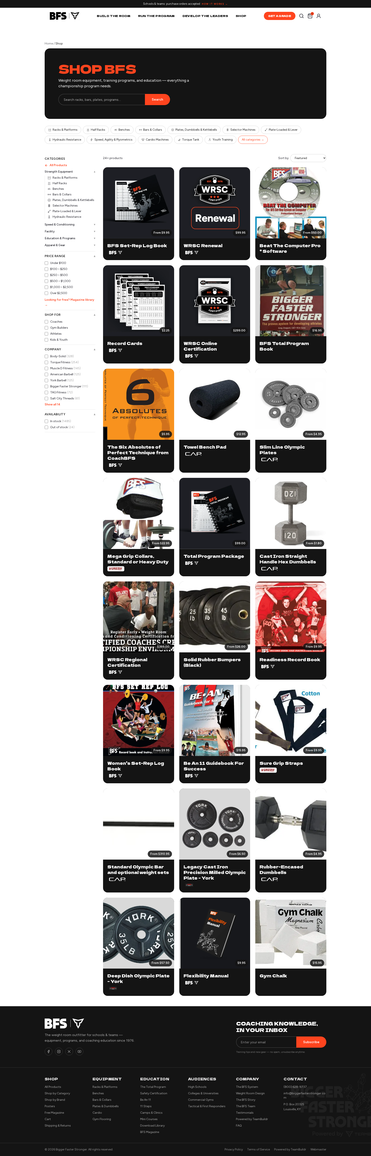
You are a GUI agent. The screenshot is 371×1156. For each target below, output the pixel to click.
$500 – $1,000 (60, 281)
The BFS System (247, 1087)
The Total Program (153, 1087)
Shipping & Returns (58, 1125)
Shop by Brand (55, 1100)
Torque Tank (190, 139)
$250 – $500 (59, 275)
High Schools (197, 1087)
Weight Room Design (250, 1093)
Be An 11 (145, 1100)
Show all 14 (52, 404)
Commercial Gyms (201, 1100)
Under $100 (58, 263)
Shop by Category (57, 1093)
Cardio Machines (157, 139)
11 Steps (146, 1106)
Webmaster (318, 1149)
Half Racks (98, 130)
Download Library (152, 1125)
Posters (50, 1106)
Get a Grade (279, 16)
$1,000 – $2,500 (61, 287)
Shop (241, 16)
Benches (124, 130)
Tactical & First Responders (206, 1106)
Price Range (70, 256)
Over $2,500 (58, 293)
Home (49, 43)
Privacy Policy (234, 1149)
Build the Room (113, 16)
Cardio (97, 1113)
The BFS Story (245, 1100)
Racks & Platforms (65, 130)
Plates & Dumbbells (106, 1106)
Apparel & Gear (70, 245)
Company (70, 349)
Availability (70, 414)
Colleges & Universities (203, 1093)
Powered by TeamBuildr (252, 1119)
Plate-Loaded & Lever (283, 130)
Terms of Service (258, 1149)
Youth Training (223, 139)
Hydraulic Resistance (67, 139)
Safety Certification (153, 1093)
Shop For (70, 315)
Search (157, 99)
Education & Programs (70, 238)
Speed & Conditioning (70, 224)
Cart (48, 1119)
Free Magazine (54, 1113)
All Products (58, 165)
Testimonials (245, 1113)
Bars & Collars (152, 130)
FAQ (239, 1125)
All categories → (253, 139)
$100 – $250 (58, 269)
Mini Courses (149, 1119)
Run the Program (156, 16)
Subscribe (311, 1042)
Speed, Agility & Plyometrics (113, 139)
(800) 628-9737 (295, 1087)
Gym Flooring (102, 1119)
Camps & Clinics (151, 1113)
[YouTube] (79, 1051)
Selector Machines (242, 130)
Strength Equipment (70, 172)
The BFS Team (245, 1106)
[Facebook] (48, 1051)
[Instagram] (59, 1051)
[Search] (301, 15)
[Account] (318, 15)
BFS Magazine (149, 1132)
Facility (70, 231)
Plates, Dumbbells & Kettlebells (196, 130)
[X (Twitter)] (69, 1051)
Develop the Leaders (205, 16)
